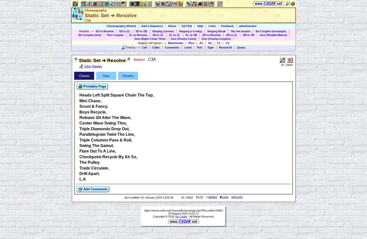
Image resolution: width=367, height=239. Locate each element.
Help (200, 26)
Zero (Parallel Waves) (273, 35)
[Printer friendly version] (293, 4)
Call (144, 47)
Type (210, 47)
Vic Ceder (181, 216)
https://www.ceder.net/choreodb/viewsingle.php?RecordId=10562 (183, 210)
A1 (201, 43)
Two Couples (115, 35)
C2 (227, 43)
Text (199, 47)
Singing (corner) (163, 31)
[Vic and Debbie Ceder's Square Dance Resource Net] (268, 4)
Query (241, 47)
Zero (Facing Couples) (216, 38)
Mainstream (175, 43)
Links (212, 26)
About (172, 26)
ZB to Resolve (211, 35)
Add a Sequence (152, 26)
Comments (172, 47)
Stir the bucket (240, 31)
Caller (156, 47)
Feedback (227, 26)
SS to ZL (124, 31)
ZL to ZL (174, 35)
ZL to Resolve (138, 35)
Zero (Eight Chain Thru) (150, 38)
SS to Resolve (105, 31)
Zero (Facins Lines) (183, 38)
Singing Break (216, 31)
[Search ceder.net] (288, 4)
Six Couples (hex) (89, 35)
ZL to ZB (191, 35)
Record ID (225, 47)
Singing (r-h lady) (190, 31)
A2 (210, 43)
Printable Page (94, 86)
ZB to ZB (248, 35)
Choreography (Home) (121, 26)
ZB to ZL (231, 35)
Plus (191, 43)
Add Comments (94, 189)
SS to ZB (141, 31)
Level (187, 47)
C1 (218, 43)
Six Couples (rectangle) (270, 31)
